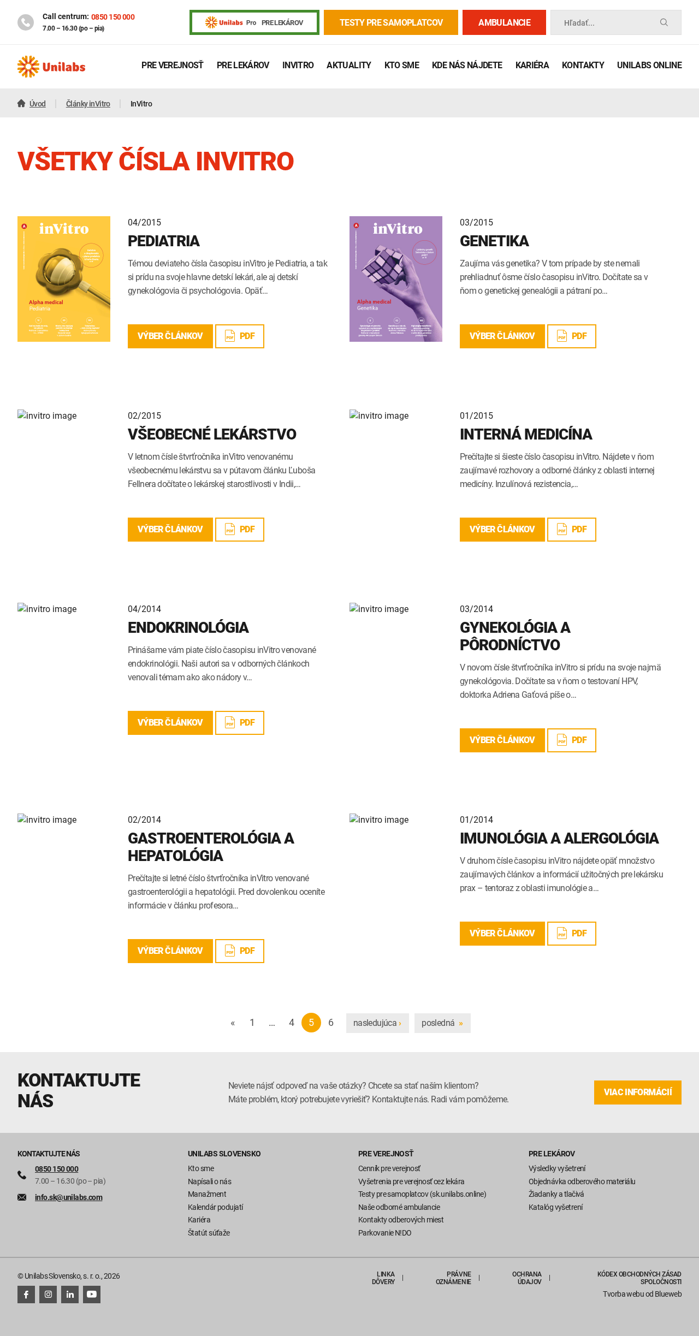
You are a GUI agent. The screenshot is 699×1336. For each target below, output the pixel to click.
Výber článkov (170, 336)
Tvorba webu (623, 1294)
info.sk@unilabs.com (68, 1197)
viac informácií (638, 1092)
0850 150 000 (112, 16)
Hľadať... (579, 22)
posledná (442, 1023)
